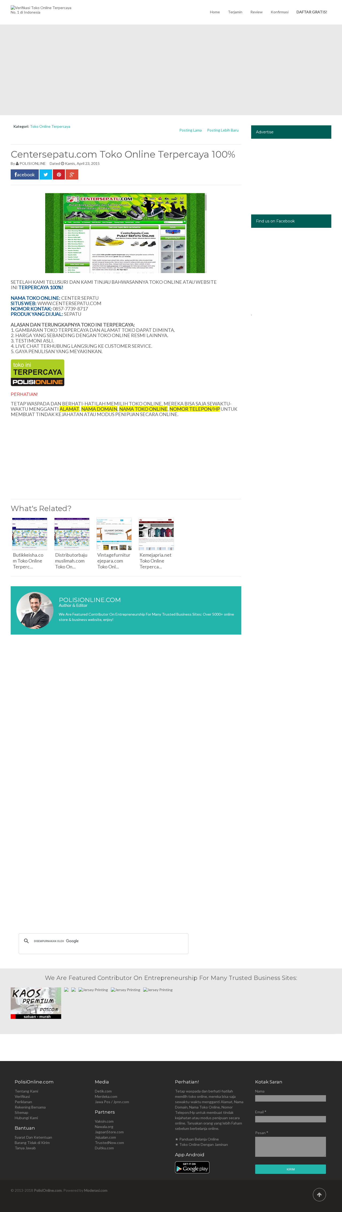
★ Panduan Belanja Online (197, 1139)
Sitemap (21, 1112)
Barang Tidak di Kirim (32, 1142)
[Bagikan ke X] (46, 174)
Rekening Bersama (30, 1107)
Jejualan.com (105, 1137)
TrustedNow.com (109, 1142)
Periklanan (23, 1101)
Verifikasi (22, 1096)
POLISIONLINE (33, 163)
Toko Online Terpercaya (50, 126)
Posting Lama (190, 130)
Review (256, 12)
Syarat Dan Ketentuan (33, 1137)
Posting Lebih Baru (223, 130)
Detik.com (103, 1091)
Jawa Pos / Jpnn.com (112, 1101)
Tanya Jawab (25, 1148)
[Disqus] (126, 718)
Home (215, 12)
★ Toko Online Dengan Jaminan (201, 1144)
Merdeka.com (106, 1096)
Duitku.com (104, 1148)
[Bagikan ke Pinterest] (59, 174)
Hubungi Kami (26, 1117)
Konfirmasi (280, 12)
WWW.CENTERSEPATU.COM (69, 303)
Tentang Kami (26, 1091)
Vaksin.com (104, 1121)
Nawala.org (104, 1126)
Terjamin (235, 12)
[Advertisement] (171, 70)
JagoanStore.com (109, 1132)
